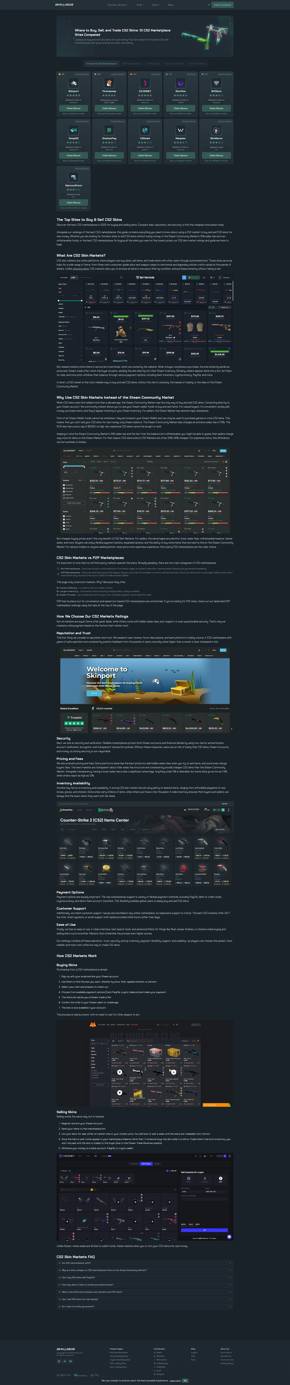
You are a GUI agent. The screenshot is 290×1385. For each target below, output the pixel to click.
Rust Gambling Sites (119, 1356)
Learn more (175, 1380)
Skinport (160, 1374)
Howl (158, 1370)
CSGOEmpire (162, 1363)
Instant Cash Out (174, 63)
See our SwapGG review (73, 161)
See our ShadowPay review (109, 161)
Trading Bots (153, 63)
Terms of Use (227, 1360)
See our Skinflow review (181, 113)
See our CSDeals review (145, 161)
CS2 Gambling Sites (119, 1352)
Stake (159, 1352)
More (155, 4)
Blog (170, 4)
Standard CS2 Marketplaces (101, 63)
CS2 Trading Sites (118, 1363)
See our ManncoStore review (73, 208)
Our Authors (226, 1352)
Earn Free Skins (197, 63)
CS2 (193, 1356)
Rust (139, 4)
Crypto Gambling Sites (120, 1360)
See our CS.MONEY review (145, 113)
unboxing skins (81, 268)
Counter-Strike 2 (117, 4)
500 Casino (161, 1360)
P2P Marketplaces (131, 63)
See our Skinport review (73, 113)
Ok (185, 1380)
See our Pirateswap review (109, 113)
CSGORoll (160, 1367)
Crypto (194, 1352)
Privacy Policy (227, 1363)
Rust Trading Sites (118, 1367)
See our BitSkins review (216, 113)
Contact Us (226, 1356)
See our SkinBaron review (216, 161)
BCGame (160, 1356)
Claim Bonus (73, 108)
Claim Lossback (222, 4)
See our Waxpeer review (181, 161)
